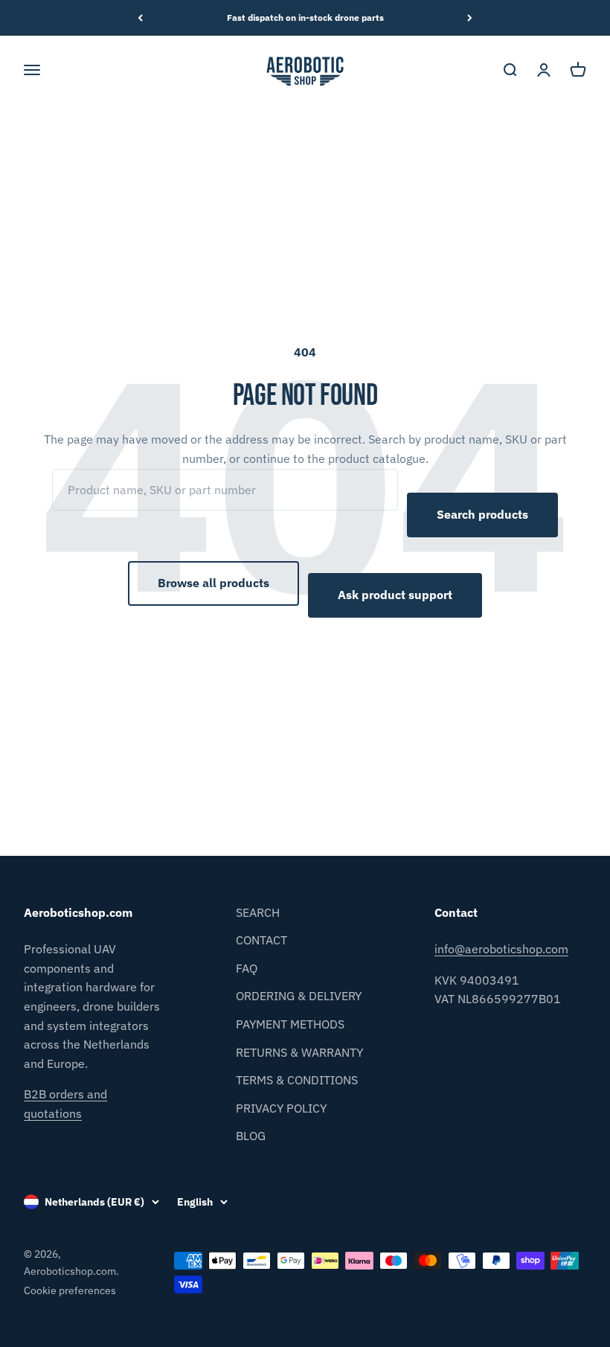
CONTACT (261, 939)
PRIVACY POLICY (281, 1108)
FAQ (246, 968)
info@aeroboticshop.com (501, 948)
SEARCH (258, 912)
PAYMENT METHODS (290, 1024)
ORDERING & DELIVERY (299, 995)
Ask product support (395, 594)
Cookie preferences (70, 1290)
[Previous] (140, 17)
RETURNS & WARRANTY (299, 1052)
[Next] (469, 17)
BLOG (251, 1135)
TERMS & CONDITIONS (297, 1079)
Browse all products (213, 582)
